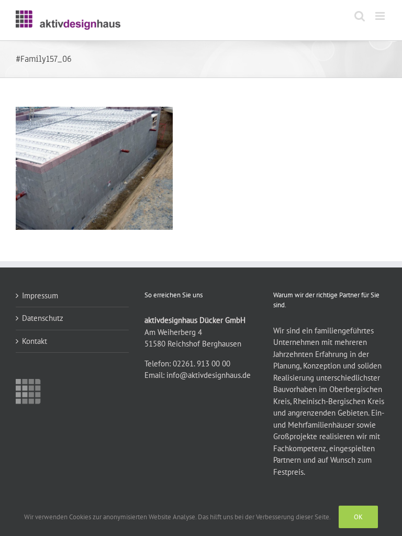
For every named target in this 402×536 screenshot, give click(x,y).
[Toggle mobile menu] (380, 15)
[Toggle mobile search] (359, 15)
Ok (358, 516)
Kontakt (34, 341)
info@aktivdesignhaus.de (208, 375)
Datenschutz (42, 318)
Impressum (40, 295)
